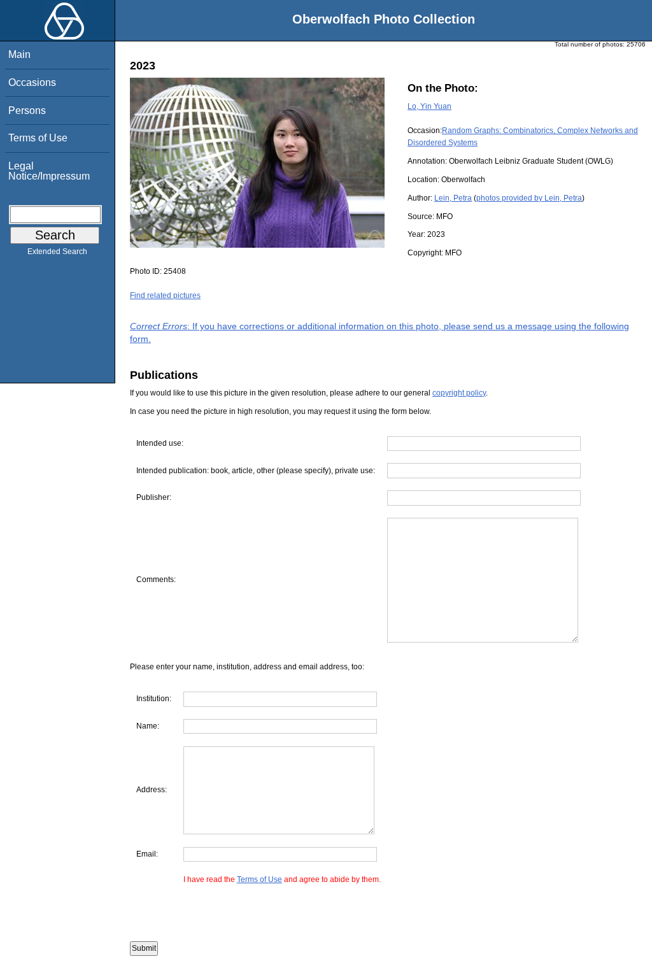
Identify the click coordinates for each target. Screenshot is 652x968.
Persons (27, 110)
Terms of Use (37, 137)
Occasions (32, 82)
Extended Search (57, 251)
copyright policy (459, 392)
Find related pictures (165, 295)
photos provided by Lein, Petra (529, 198)
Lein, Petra (453, 198)
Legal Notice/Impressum (49, 171)
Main (19, 54)
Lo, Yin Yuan (429, 106)
